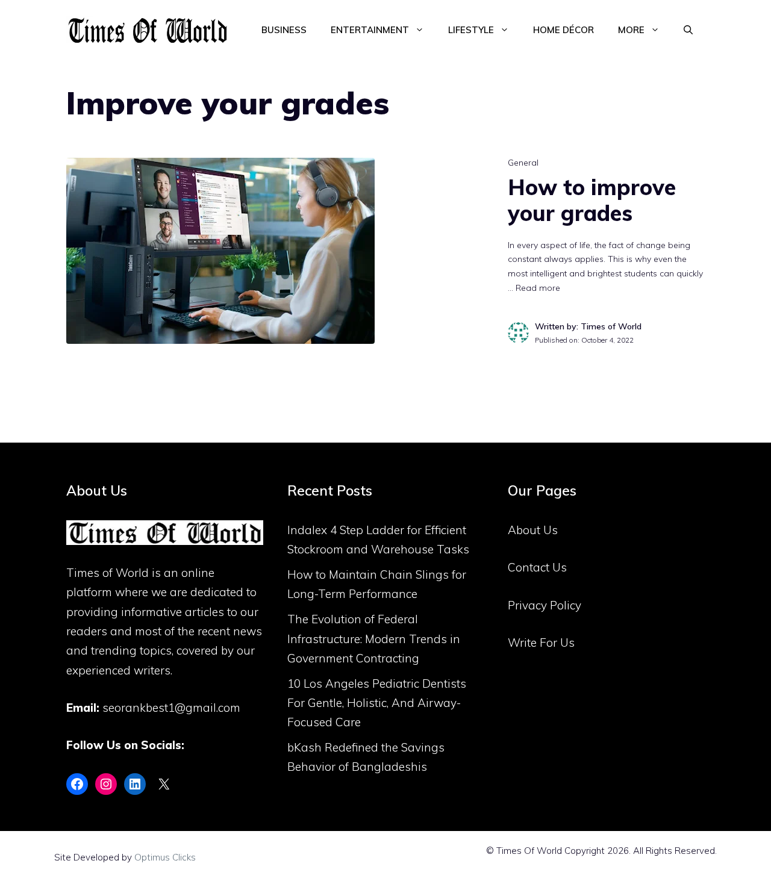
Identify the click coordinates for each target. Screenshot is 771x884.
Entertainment (370, 30)
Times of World (107, 572)
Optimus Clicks (165, 857)
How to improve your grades (592, 199)
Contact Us (537, 567)
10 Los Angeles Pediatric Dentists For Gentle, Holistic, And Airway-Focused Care (376, 703)
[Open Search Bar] (688, 30)
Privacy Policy (544, 605)
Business (284, 30)
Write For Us (541, 642)
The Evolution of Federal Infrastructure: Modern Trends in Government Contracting (373, 638)
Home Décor (563, 30)
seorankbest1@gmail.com (171, 707)
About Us (533, 530)
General (523, 162)
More (631, 30)
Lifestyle (471, 30)
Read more (538, 287)
